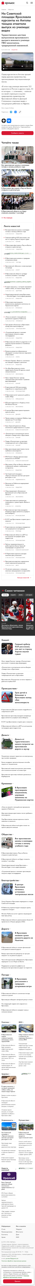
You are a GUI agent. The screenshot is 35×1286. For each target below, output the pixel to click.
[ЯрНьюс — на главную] (8, 3)
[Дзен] (3, 120)
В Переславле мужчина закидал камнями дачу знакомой (15, 554)
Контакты (4, 1234)
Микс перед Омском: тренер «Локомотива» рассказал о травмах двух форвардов (17, 379)
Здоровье (19, 290)
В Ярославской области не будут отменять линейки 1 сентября (16, 274)
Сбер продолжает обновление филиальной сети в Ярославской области (16, 492)
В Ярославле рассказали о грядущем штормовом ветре (17, 259)
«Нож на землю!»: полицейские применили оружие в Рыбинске (15, 317)
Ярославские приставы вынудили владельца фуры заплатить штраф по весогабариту (17, 511)
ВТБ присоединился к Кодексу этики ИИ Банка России (17, 403)
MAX (17, 1237)
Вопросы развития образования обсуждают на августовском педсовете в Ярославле (18, 352)
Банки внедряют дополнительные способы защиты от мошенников (15, 763)
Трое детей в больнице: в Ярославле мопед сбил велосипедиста (17, 325)
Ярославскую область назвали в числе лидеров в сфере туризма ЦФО (26, 1152)
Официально (20, 399)
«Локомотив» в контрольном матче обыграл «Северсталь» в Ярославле (17, 434)
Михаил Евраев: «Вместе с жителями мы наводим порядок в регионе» (17, 361)
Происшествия (20, 328)
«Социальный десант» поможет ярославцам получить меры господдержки (15, 334)
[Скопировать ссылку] (20, 112)
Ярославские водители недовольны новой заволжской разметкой (17, 562)
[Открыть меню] (32, 3)
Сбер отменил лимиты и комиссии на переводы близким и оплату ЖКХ (26, 1037)
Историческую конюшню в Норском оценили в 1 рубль (8, 1152)
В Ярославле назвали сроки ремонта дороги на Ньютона (24, 936)
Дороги (5, 929)
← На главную (6, 218)
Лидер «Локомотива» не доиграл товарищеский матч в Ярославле (16, 442)
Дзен (17, 1234)
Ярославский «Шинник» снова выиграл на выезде (18, 267)
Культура (18, 506)
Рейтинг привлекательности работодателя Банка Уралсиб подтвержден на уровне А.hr (15, 545)
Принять (17, 1281)
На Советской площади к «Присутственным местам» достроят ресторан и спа (17, 475)
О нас (3, 1229)
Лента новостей (12, 226)
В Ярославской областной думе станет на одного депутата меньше (15, 826)
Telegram (19, 1229)
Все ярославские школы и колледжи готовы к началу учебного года (17, 230)
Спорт (18, 270)
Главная (3, 9)
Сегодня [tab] (29, 595)
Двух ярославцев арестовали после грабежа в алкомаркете (17, 450)
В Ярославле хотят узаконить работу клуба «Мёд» (17, 396)
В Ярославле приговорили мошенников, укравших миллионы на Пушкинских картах (17, 303)
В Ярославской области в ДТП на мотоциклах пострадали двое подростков (16, 536)
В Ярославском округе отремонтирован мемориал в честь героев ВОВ (7, 1038)
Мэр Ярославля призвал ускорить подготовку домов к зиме (26, 1063)
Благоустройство (10, 880)
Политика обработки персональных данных (13, 1261)
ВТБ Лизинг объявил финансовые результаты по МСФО (16, 457)
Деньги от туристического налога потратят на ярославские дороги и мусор (24, 744)
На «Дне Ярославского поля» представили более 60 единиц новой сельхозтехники (17, 370)
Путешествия (24, 1120)
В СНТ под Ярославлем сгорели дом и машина (17, 520)
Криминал (19, 308)
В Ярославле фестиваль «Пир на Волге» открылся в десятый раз (18, 246)
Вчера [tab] (21, 595)
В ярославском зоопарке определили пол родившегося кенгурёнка (17, 528)
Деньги (5, 735)
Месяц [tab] (5, 595)
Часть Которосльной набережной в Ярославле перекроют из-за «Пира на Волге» (17, 960)
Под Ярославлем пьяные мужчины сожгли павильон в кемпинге (15, 820)
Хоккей (18, 241)
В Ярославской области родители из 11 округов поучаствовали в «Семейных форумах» (18, 343)
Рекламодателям (6, 1232)
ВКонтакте (19, 1232)
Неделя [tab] (13, 595)
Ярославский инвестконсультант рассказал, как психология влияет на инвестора (16, 769)
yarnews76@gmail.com (12, 1258)
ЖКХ (20, 1022)
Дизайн (18, 414)
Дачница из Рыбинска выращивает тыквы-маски (17, 484)
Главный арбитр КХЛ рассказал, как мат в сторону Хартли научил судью (17, 238)
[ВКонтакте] (9, 120)
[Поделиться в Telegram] (11, 112)
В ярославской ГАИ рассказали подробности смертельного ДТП (16, 388)
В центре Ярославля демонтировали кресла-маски (17, 411)
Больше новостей (23, 578)
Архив (3, 1237)
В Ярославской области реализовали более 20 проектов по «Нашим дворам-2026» (17, 921)
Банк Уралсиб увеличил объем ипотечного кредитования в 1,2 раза (17, 426)
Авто (17, 565)
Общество (11, 9)
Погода (18, 262)
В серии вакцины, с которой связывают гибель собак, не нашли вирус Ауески (18, 287)
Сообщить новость (17, 133)
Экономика (19, 374)
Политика (5, 1022)
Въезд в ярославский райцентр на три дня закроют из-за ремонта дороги (15, 954)
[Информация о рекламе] (30, 254)
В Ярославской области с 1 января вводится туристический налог (26, 1135)
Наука (18, 357)
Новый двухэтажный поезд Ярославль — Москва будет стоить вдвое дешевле (18, 295)
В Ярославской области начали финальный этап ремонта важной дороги (15, 948)
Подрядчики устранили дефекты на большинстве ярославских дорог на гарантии (16, 967)
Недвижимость (20, 479)
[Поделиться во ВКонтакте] (15, 112)
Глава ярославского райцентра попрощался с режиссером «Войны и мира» (17, 502)
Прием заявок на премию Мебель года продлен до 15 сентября (18, 419)
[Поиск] (27, 3)
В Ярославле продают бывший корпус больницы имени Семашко (8, 1159)
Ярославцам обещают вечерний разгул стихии (17, 999)
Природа (18, 531)
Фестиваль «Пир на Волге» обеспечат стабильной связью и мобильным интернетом (17, 466)
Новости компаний (21, 429)
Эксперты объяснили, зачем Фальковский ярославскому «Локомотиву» (12, 627)
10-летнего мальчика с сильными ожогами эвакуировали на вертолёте (17, 570)
